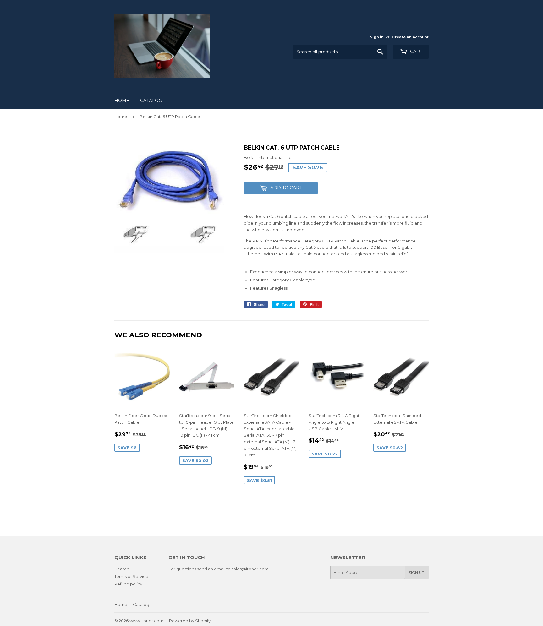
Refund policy (128, 583)
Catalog (151, 100)
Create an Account (410, 37)
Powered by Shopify (190, 620)
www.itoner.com (146, 620)
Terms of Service (131, 576)
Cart (415, 51)
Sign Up (417, 572)
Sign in (377, 37)
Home (121, 100)
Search (121, 568)
